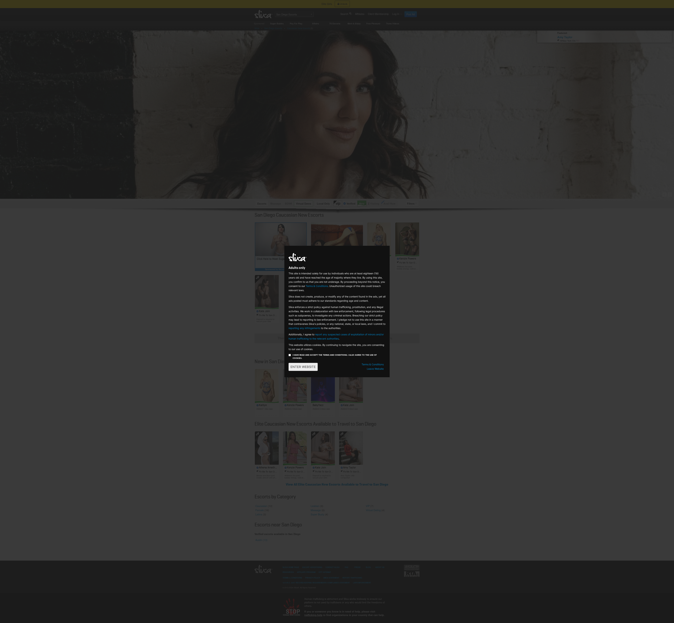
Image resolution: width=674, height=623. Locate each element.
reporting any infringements (304, 328)
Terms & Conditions (317, 286)
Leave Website (375, 368)
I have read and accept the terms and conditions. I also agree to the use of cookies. (335, 356)
